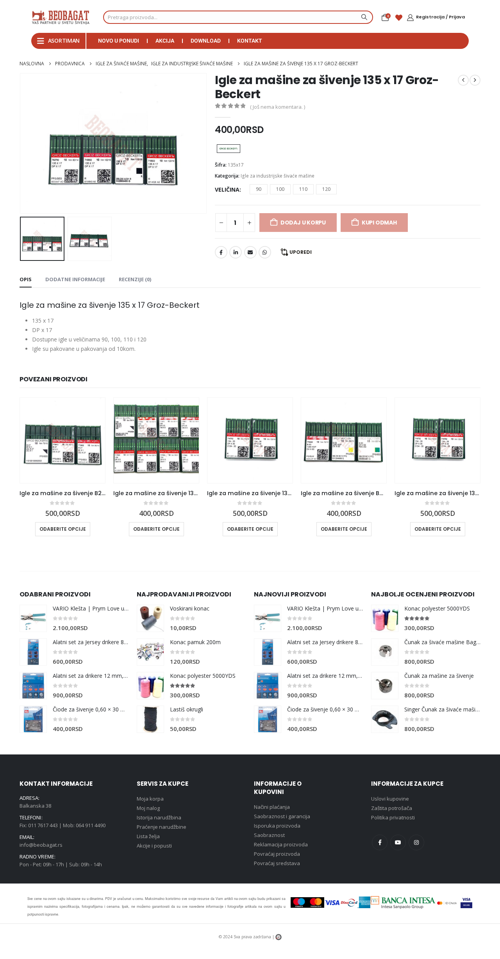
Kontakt (249, 41)
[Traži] (363, 17)
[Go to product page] (62, 440)
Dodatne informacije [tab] (75, 279)
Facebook (221, 252)
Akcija (164, 41)
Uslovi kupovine (390, 798)
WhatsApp (265, 252)
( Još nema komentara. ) (277, 106)
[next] (475, 80)
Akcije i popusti (154, 845)
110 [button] (303, 189)
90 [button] (258, 189)
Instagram (416, 842)
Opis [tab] (26, 279)
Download (206, 41)
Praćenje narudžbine (161, 826)
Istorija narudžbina (159, 817)
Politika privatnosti (393, 817)
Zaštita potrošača (391, 808)
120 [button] (326, 189)
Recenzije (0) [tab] (135, 279)
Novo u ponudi (118, 41)
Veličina (227, 189)
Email (250, 252)
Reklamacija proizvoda (281, 844)
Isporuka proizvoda (277, 825)
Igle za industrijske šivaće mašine (277, 175)
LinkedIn (235, 252)
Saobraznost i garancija (282, 816)
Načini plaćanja (272, 806)
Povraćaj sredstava (277, 863)
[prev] (463, 80)
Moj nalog (148, 808)
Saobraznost (269, 835)
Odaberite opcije (62, 529)
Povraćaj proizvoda (277, 853)
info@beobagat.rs (41, 844)
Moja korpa (150, 798)
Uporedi (300, 252)
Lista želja (148, 836)
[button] (21, 143)
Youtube (398, 842)
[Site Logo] (60, 17)
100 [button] (280, 189)
